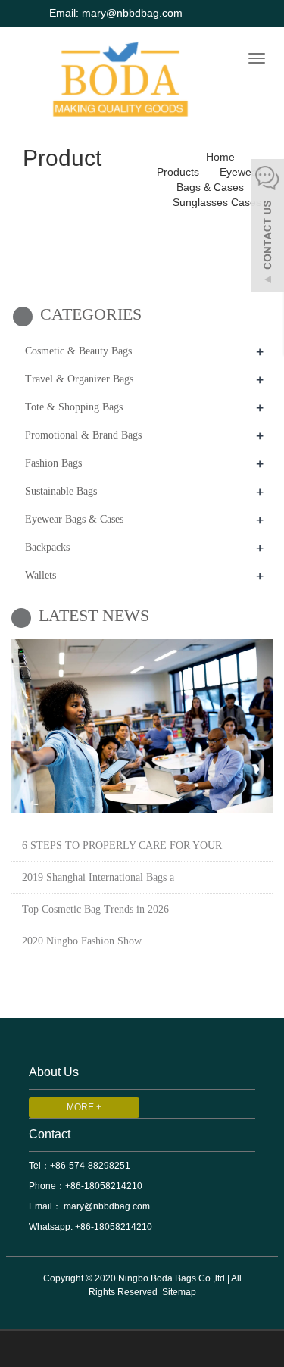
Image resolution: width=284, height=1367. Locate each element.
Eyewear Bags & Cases (74, 519)
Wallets (40, 575)
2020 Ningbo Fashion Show (82, 941)
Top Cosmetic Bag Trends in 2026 (95, 909)
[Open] (267, 227)
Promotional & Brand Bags (83, 435)
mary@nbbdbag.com (105, 1206)
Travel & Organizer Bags (79, 379)
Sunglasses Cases (217, 202)
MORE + (84, 1107)
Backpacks (47, 547)
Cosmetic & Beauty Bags (78, 351)
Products (179, 172)
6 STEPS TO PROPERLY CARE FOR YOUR (122, 845)
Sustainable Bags (61, 491)
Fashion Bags (53, 463)
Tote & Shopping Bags (74, 407)
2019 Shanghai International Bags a (98, 877)
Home (220, 157)
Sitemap (179, 1292)
